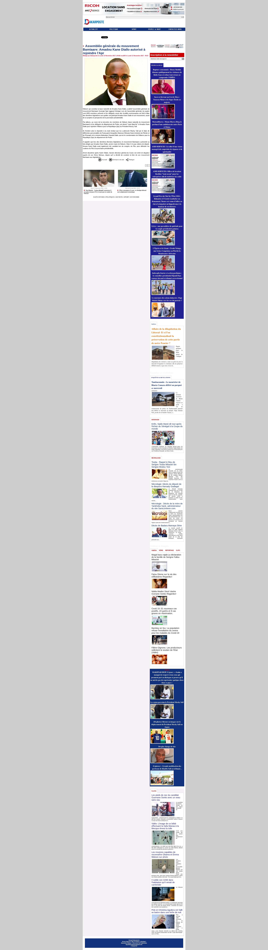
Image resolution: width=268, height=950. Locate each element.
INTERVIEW (155, 419)
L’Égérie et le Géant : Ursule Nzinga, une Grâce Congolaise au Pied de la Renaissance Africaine (167, 251)
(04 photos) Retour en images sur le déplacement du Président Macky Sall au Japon (167, 724)
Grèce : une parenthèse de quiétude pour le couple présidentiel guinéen (167, 227)
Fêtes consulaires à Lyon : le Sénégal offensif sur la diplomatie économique (131, 191)
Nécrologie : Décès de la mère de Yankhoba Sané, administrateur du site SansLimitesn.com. (167, 506)
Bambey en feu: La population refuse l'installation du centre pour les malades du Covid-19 (165, 630)
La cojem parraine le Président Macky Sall (167, 702)
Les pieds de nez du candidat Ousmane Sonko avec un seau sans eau (165, 797)
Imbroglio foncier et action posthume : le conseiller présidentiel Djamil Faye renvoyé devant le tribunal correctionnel (167, 276)
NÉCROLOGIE (156, 458)
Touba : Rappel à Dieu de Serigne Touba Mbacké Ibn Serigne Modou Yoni (163, 464)
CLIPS (178, 550)
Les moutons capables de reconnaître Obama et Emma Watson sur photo (165, 854)
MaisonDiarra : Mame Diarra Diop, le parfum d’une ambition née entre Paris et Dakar (167, 124)
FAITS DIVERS (99, 197)
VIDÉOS (154, 550)
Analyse (153, 324)
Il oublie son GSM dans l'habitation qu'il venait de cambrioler (163, 882)
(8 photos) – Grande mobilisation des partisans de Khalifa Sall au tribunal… (167, 767)
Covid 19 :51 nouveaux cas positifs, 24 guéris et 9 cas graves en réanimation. (164, 611)
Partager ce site (91, 37)
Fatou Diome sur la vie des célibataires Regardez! (163, 575)
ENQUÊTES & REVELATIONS (160, 377)
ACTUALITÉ (93, 29)
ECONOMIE (134, 197)
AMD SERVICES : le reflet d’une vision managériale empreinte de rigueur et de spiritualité (167, 149)
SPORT (134, 29)
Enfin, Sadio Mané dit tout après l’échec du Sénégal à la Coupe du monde (167, 426)
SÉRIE (161, 550)
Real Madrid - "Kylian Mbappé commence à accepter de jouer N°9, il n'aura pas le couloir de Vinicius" (98, 192)
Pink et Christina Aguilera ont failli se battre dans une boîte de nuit (166, 911)
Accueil (104, 159)
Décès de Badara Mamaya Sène (166, 525)
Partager (131, 159)
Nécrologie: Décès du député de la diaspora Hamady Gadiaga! (166, 485)
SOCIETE (119, 197)
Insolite (153, 791)
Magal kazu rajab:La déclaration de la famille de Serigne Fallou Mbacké (166, 557)
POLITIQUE (114, 29)
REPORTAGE (169, 550)
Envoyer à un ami (118, 159)
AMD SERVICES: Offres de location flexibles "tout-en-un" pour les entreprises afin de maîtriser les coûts (167, 174)
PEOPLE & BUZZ (154, 29)
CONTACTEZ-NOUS (175, 29)
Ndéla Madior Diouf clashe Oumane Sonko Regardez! (163, 592)
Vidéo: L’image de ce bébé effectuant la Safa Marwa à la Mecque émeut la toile (165, 826)
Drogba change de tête (167, 746)
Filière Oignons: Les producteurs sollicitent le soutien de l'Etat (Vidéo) (166, 650)
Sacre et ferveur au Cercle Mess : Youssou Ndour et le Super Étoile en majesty (167, 99)
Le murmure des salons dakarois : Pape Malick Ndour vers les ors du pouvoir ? (167, 299)
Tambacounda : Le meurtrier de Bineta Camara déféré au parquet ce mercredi (166, 385)
